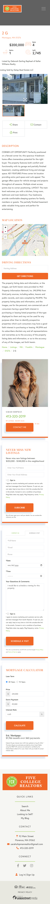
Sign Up (30, 874)
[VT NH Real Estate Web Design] (25, 898)
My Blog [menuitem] (25, 818)
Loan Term (10, 676)
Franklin (29, 347)
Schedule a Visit (34, 533)
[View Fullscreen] (5, 237)
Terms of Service (12, 652)
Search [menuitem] (25, 806)
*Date (8, 560)
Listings (13, 347)
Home (4, 347)
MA (21, 347)
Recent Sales (19, 421)
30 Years (11, 682)
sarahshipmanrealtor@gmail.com (27, 844)
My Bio (37, 424)
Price (8, 689)
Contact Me (19, 427)
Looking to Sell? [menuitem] (25, 814)
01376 (7, 351)
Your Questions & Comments (17, 581)
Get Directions (25, 276)
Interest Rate (11, 710)
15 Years (22, 682)
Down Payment (12, 699)
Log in (22, 874)
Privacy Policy (39, 649)
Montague (39, 347)
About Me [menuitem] (25, 810)
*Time (8, 571)
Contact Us (15, 533)
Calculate (19, 725)
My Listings (10, 421)
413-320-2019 (16, 416)
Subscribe (19, 507)
